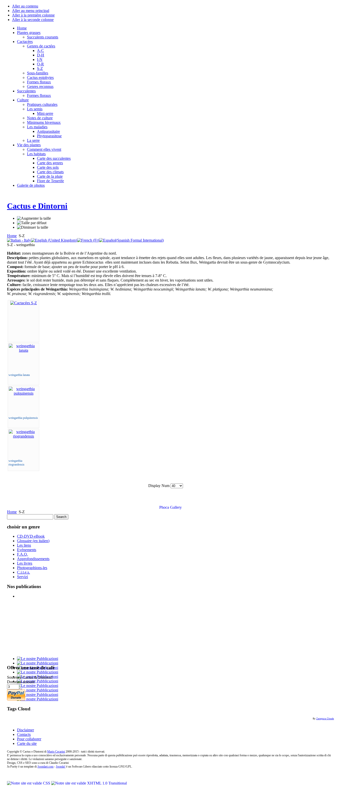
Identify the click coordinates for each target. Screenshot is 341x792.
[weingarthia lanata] (23, 350)
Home (12, 236)
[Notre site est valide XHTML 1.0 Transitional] (89, 783)
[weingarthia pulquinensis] (23, 393)
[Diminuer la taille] (32, 227)
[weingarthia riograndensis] (23, 436)
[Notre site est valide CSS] (29, 783)
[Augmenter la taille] (34, 218)
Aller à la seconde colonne (33, 19)
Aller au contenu (25, 6)
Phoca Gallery (170, 507)
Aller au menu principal (30, 10)
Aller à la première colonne (33, 15)
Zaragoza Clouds (325, 718)
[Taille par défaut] (31, 223)
